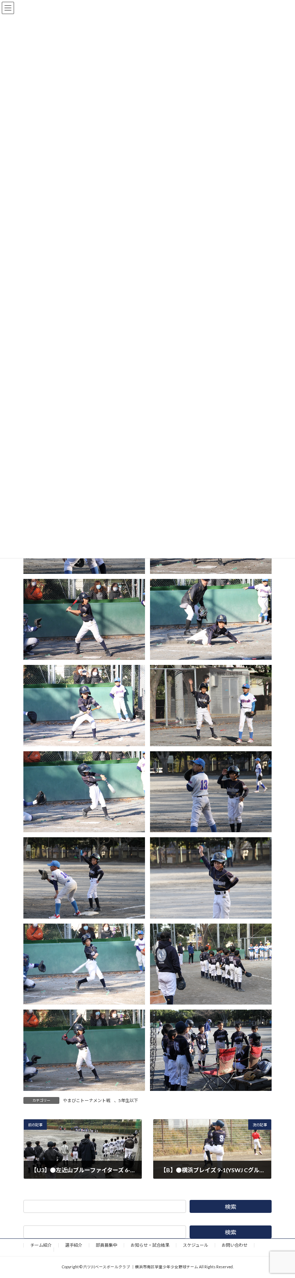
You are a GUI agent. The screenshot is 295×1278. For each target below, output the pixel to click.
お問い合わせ (235, 1245)
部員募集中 (106, 1245)
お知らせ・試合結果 (150, 1245)
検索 (230, 1206)
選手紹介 (73, 1245)
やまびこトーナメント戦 (86, 1100)
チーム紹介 (41, 1245)
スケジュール (195, 1245)
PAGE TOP (281, 1232)
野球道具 (38, 1249)
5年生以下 (128, 1100)
